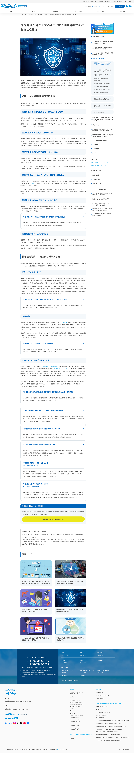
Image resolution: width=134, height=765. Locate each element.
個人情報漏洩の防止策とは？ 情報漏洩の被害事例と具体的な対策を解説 (48, 392)
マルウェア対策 (96, 179)
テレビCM (102, 6)
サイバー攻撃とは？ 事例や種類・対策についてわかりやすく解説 (103, 42)
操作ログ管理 (96, 149)
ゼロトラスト (95, 125)
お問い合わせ (120, 6)
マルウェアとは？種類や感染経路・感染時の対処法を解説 (102, 54)
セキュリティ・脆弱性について (50, 749)
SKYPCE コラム (99, 709)
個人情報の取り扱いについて (11, 749)
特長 (11, 11)
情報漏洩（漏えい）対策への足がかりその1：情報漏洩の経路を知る (102, 84)
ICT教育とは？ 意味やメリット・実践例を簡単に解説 (108, 734)
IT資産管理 (82, 675)
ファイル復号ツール (118, 1)
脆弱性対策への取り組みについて (70, 680)
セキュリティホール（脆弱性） (50, 366)
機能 (33, 11)
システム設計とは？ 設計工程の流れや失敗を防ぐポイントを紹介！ (111, 726)
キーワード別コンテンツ (98, 36)
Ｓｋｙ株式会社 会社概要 (35, 749)
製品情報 (122, 11)
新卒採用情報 (99, 692)
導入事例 (55, 11)
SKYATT (73, 709)
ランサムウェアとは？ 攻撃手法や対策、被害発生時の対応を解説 (102, 194)
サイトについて (23, 749)
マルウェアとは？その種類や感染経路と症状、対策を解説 (102, 214)
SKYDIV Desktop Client (76, 701)
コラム (95, 6)
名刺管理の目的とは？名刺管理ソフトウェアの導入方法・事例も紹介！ (112, 737)
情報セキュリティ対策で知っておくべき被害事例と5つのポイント (102, 99)
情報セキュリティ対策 (98, 59)
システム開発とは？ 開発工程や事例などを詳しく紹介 (108, 723)
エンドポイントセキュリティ (61, 369)
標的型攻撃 (95, 162)
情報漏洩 (64, 673)
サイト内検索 (110, 6)
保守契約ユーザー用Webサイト (89, 1)
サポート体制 (100, 11)
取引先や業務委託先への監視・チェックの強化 (39, 444)
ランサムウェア (104, 162)
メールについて (63, 749)
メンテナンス (95, 153)
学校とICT (72, 738)
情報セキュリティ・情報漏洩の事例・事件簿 (102, 106)
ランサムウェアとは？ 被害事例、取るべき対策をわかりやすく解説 (102, 48)
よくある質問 (65, 662)
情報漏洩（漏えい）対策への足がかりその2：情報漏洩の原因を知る (102, 90)
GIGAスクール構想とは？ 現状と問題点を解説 (107, 732)
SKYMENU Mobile (76, 720)
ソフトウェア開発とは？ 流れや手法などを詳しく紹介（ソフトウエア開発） (112, 720)
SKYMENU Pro (75, 728)
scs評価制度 (95, 175)
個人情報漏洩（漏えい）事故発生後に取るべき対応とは (41, 429)
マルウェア (34, 183)
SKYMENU (72, 713)
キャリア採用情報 (100, 698)
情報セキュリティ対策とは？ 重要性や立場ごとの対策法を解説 (44, 217)
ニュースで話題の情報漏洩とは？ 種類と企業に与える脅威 (43, 410)
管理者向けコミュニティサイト (105, 1)
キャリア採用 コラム (100, 718)
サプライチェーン (102, 165)
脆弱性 (94, 165)
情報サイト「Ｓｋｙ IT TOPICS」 (103, 706)
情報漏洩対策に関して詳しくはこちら (53, 519)
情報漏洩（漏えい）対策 (103, 670)
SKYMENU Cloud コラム (102, 715)
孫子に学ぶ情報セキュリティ (101, 112)
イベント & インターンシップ (102, 695)
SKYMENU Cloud (77, 716)
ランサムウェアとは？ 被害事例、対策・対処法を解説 (108, 740)
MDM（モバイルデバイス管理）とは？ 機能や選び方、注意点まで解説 (102, 209)
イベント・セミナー (78, 11)
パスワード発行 (128, 1)
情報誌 (89, 6)
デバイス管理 (95, 145)
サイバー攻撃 (63, 322)
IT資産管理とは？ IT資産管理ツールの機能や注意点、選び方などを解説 (102, 130)
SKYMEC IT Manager (76, 705)
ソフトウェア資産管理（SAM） (100, 140)
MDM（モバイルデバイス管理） (87, 670)
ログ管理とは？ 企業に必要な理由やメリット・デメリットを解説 (45, 299)
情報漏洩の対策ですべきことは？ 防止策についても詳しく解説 (102, 63)
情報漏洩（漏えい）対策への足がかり (35, 464)
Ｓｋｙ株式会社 (126, 749)
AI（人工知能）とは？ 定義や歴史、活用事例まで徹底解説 (109, 729)
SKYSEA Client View (76, 693)
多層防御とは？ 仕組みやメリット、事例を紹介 (38, 343)
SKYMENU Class (75, 724)
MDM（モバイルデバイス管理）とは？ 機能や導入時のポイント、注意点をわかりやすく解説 (102, 119)
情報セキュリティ (96, 183)
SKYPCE (72, 697)
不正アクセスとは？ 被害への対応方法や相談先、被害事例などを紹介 (102, 135)
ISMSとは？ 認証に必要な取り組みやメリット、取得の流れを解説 (102, 204)
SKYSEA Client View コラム (103, 712)
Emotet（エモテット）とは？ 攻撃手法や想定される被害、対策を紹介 (102, 199)
